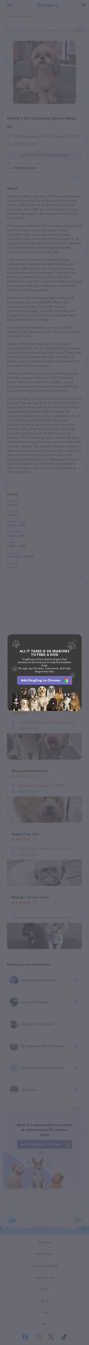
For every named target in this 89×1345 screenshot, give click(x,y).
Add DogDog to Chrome (40, 680)
